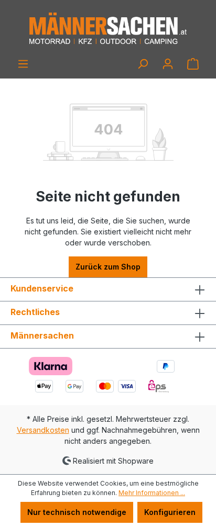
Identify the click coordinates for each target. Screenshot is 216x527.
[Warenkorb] (193, 63)
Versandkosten (43, 429)
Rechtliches (35, 312)
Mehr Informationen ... (151, 493)
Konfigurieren (170, 512)
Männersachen (42, 335)
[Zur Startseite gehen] (108, 29)
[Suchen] (142, 63)
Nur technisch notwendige (76, 512)
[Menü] (23, 63)
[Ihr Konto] (167, 63)
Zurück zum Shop (108, 266)
